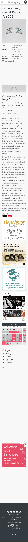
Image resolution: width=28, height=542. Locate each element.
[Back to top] (14, 534)
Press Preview (9, 358)
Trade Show (8, 364)
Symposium (8, 362)
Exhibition (8, 356)
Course (7, 353)
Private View (9, 359)
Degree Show (9, 355)
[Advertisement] (14, 387)
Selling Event (9, 361)
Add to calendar (9, 61)
